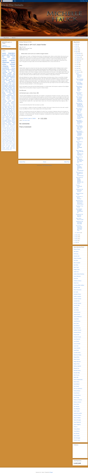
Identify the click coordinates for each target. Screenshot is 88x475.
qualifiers (10, 141)
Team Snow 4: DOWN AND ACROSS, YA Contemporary (79, 105)
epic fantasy (12, 90)
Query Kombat (8, 64)
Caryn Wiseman (77, 276)
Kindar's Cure (11, 82)
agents (4, 60)
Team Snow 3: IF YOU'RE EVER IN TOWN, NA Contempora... (79, 99)
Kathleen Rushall (77, 330)
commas (13, 136)
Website (14, 37)
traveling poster (11, 76)
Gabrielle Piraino (77, 294)
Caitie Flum (76, 271)
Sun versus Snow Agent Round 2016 (79, 83)
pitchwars (4, 88)
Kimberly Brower (77, 332)
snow (7, 124)
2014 (76, 236)
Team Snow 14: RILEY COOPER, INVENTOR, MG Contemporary (79, 167)
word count (4, 149)
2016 (76, 51)
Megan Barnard (77, 361)
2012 (76, 240)
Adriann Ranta (77, 249)
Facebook (4, 115)
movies (9, 101)
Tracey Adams (77, 428)
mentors (3, 111)
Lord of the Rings (5, 129)
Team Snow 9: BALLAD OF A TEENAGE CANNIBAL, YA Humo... (79, 133)
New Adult (4, 107)
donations (9, 120)
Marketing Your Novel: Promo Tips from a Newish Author (79, 202)
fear (3, 90)
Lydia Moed (76, 350)
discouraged (4, 120)
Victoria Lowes (77, 440)
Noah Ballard (76, 384)
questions (13, 103)
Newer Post (22, 161)
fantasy (3, 103)
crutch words (4, 137)
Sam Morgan (76, 406)
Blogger (51, 472)
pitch (7, 111)
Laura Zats (76, 345)
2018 (76, 48)
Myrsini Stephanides (78, 379)
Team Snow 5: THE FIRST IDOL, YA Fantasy (79, 110)
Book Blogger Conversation (8, 92)
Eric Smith (76, 292)
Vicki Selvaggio (77, 437)
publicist (7, 141)
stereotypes (13, 146)
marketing (13, 97)
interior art (8, 139)
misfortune (8, 140)
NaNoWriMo (4, 130)
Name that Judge (11, 88)
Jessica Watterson (78, 316)
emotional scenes (6, 100)
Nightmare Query (8, 62)
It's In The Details (12, 5)
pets (11, 140)
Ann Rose (76, 260)
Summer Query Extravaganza (8, 81)
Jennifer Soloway (77, 303)
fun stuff (9, 75)
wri (6, 149)
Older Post (66, 161)
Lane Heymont (77, 339)
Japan (14, 106)
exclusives (6, 138)
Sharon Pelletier (77, 417)
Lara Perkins (76, 341)
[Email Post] (39, 118)
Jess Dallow (76, 309)
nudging (13, 122)
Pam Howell (76, 386)
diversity (8, 109)
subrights (3, 147)
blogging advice (9, 136)
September (78, 59)
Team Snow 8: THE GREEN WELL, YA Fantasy (79, 127)
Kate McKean (77, 325)
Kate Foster (76, 323)
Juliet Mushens (77, 321)
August (78, 60)
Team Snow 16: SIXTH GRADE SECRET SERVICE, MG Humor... (79, 180)
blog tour (4, 136)
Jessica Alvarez (77, 312)
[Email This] (41, 118)
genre (7, 110)
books (6, 90)
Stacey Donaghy (77, 419)
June (77, 64)
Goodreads (8, 95)
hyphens (13, 138)
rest (14, 142)
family (3, 92)
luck (10, 139)
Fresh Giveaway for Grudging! (79, 79)
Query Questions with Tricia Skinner (79, 75)
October (78, 57)
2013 (76, 238)
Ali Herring (76, 253)
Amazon (3, 127)
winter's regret (12, 148)
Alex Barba (76, 251)
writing (13, 68)
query (4, 53)
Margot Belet (76, 357)
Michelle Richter (77, 370)
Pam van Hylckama (78, 388)
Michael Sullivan (12, 129)
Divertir (10, 106)
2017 (76, 49)
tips (10, 104)
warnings (7, 148)
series (6, 113)
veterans (3, 148)
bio (2, 136)
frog (8, 138)
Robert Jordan (5, 117)
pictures (13, 140)
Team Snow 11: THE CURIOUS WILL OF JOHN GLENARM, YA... (79, 145)
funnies (3, 110)
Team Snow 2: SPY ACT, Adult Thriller (79, 94)
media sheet (4, 140)
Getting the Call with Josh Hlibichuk (79, 215)
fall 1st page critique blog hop (8, 89)
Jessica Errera (77, 314)
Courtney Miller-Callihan (79, 285)
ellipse (12, 137)
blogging (13, 117)
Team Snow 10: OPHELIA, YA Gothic (79, 138)
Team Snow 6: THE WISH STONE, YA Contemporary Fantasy (79, 116)
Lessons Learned (6, 94)
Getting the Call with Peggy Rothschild (79, 222)
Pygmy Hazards (9, 130)
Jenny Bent (76, 307)
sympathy (7, 147)
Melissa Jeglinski (77, 366)
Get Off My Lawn (11, 115)
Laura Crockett (77, 343)
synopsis (10, 124)
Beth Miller (76, 265)
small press (8, 145)
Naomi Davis (76, 381)
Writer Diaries (9, 133)
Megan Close (76, 363)
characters (13, 102)
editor (6, 121)
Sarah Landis (76, 411)
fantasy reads (6, 96)
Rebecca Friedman (78, 399)
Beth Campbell (77, 262)
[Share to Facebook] (45, 118)
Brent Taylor (76, 267)
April (77, 68)
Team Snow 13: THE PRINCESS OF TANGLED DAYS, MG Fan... (79, 159)
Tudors (14, 132)
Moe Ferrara (76, 375)
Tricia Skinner (77, 431)
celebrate (4, 109)
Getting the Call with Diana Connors (79, 190)
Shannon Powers (77, 415)
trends (11, 147)
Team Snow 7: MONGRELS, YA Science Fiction (79, 122)
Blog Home (6, 37)
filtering (13, 121)
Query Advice (5, 83)
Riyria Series (8, 131)
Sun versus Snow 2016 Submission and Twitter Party (79, 228)
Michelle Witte (77, 372)
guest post (5, 55)
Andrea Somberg (77, 258)
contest (10, 79)
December (78, 53)
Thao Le (75, 426)
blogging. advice (11, 108)
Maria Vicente (77, 359)
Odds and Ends (11, 107)
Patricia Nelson (77, 390)
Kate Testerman (77, 327)
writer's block (9, 149)
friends (10, 86)
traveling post (5, 102)
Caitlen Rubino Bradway (79, 274)
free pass (13, 109)
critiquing (5, 66)
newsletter (8, 103)
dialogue (13, 118)
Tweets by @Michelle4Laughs (6, 46)
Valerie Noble (76, 435)
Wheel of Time (5, 108)
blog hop (13, 95)
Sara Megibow (77, 408)
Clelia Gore (76, 282)
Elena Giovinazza (77, 289)
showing (3, 145)
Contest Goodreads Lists (79, 186)
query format (7, 142)
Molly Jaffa (76, 377)
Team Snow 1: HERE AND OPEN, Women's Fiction (79, 88)
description (9, 137)
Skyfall (9, 117)
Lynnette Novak (77, 352)
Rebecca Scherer (77, 402)
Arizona (6, 127)
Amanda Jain (76, 256)
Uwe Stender (76, 433)
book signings (6, 118)
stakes (9, 146)
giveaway (8, 80)
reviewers (13, 96)
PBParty (12, 60)
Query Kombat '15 (6, 69)
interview (12, 77)
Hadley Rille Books (7, 128)
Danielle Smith (77, 287)
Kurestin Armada (77, 336)
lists (14, 110)
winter (9, 113)
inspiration (11, 53)
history (3, 122)
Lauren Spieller (77, 348)
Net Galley (12, 116)
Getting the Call (8, 56)
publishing (11, 111)
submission (4, 104)
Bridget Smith (77, 269)
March (77, 70)
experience (9, 121)
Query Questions (8, 67)
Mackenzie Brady (77, 354)
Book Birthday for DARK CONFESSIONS (79, 210)
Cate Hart (76, 278)
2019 (76, 46)
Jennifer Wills (76, 305)
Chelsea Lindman (77, 280)
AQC (8, 106)
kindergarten (10, 110)
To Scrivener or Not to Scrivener (79, 197)
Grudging (4, 82)
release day (11, 73)
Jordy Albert (13, 128)
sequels (13, 101)
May (77, 66)
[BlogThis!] (42, 118)
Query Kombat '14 (8, 70)
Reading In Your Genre (79, 206)
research (11, 142)
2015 (76, 234)
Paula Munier (76, 393)
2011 (76, 242)
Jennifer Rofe (77, 300)
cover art (12, 72)
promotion (9, 92)
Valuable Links (11, 87)
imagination (4, 139)
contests (4, 75)
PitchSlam (4, 79)
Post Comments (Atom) (47, 165)
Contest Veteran (11, 114)
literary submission (6, 97)
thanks (13, 124)
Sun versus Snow (26, 120)
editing (4, 73)
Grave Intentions (5, 116)
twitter (14, 147)
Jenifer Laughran (77, 296)
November (78, 55)
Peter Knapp (76, 397)
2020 (76, 44)
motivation (8, 122)
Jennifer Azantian (77, 298)
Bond (7, 114)
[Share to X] (43, 118)
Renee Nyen (76, 404)
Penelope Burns (77, 395)
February (78, 72)
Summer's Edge (9, 132)
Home (44, 161)
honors (10, 138)
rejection (9, 123)
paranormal (4, 123)
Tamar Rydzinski (77, 422)
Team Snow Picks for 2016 (79, 219)
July (77, 62)
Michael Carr (76, 368)
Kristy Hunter (76, 334)
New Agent (5, 77)
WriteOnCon (4, 133)
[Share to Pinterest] (46, 118)
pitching (3, 141)
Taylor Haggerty (77, 424)
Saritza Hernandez (78, 413)
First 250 (9, 127)
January (78, 232)
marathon (13, 139)
